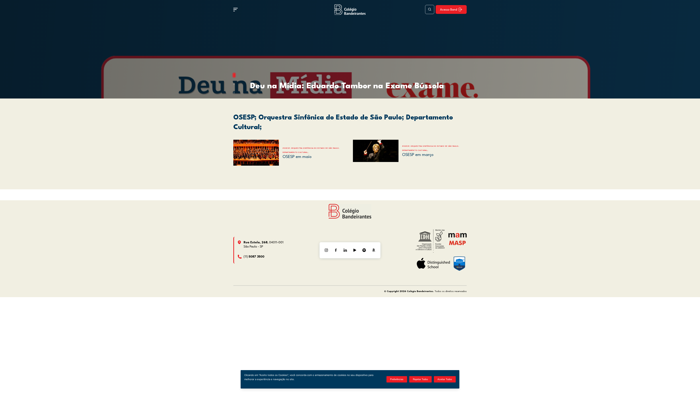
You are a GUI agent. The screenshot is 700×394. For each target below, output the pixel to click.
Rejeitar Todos (420, 379)
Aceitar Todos (445, 379)
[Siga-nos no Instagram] (326, 250)
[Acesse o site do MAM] (457, 236)
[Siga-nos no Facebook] (335, 250)
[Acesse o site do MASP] (457, 242)
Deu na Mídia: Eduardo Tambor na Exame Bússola (347, 86)
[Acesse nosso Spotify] (364, 250)
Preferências (396, 379)
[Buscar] (429, 9)
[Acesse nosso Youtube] (354, 250)
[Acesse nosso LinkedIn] (345, 250)
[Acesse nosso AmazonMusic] (373, 250)
